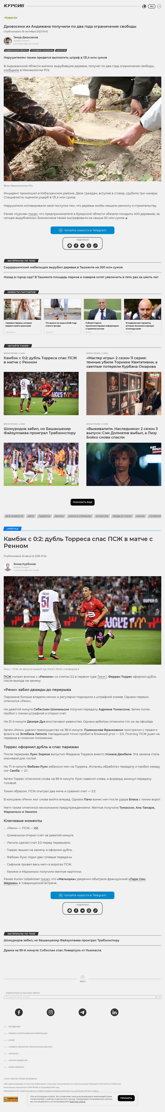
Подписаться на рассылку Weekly (23, 993)
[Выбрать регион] (144, 6)
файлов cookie (77, 1101)
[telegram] (82, 1012)
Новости (10, 17)
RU (151, 6)
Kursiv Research (16, 1067)
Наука (140, 516)
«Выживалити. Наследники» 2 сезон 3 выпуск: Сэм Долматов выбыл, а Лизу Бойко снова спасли (122, 433)
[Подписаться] (159, 997)
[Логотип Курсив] (14, 5)
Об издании (14, 1027)
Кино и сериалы (80, 516)
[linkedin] (114, 1012)
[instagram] (50, 1012)
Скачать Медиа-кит (18, 1060)
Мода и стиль (122, 516)
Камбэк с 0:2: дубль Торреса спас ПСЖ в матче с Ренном (40, 360)
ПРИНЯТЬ (126, 1098)
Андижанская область (16, 50)
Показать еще (82, 502)
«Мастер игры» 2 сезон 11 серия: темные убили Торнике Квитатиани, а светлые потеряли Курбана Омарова (121, 362)
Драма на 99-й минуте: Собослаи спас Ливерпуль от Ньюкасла (52, 950)
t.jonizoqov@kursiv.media (26, 43)
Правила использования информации (28, 1033)
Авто (30, 516)
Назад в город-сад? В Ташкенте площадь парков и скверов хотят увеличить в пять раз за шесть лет (81, 277)
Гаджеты (44, 516)
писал (33, 214)
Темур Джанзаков (25, 37)
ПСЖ (7, 676)
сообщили (11, 70)
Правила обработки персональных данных (30, 1047)
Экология (61, 50)
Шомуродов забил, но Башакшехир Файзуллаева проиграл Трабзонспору (40, 431)
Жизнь (59, 516)
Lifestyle (12, 528)
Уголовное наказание (42, 50)
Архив (12, 1040)
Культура (102, 516)
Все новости (14, 516)
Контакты (13, 1054)
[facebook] (19, 1012)
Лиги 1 (102, 676)
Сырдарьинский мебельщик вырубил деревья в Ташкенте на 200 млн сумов (63, 267)
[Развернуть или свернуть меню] (159, 6)
